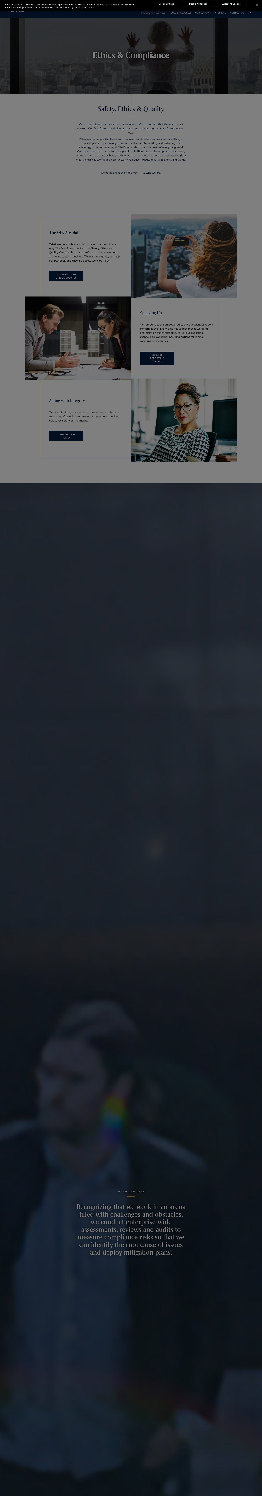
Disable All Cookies (198, 4)
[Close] (257, 5)
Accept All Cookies (231, 4)
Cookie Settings (166, 4)
